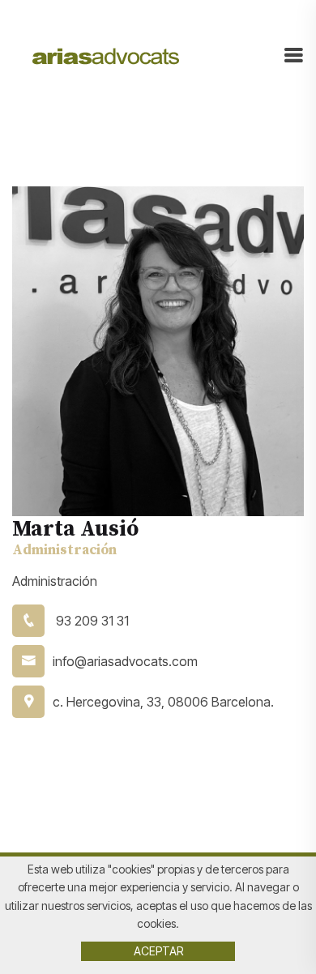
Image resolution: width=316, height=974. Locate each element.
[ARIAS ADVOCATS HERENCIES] (106, 55)
